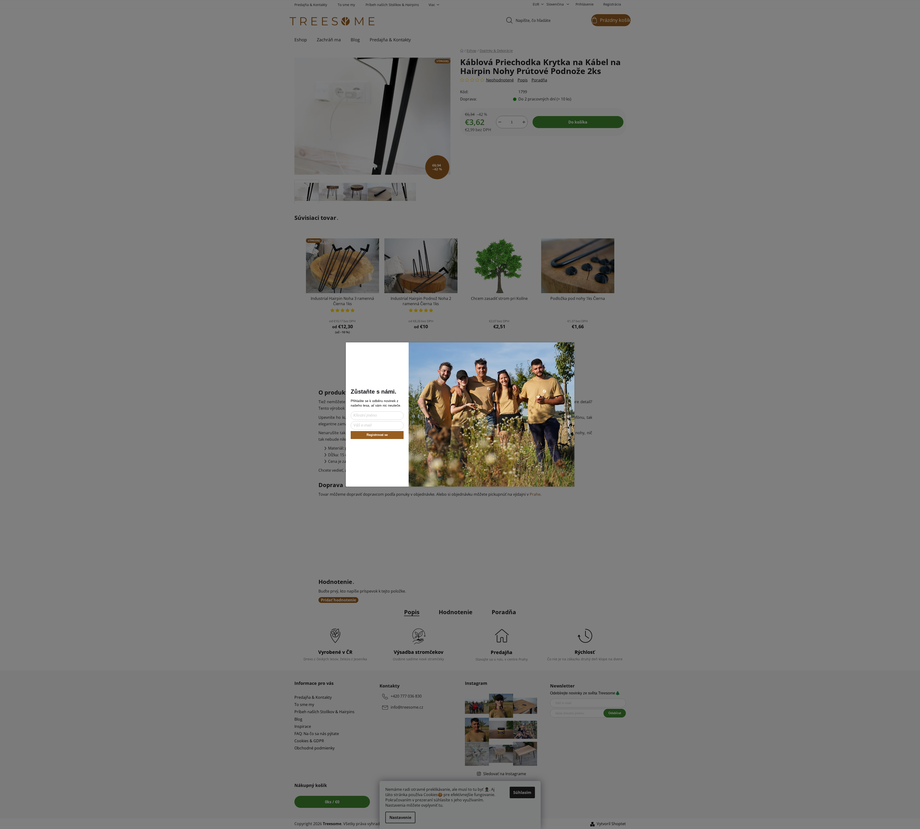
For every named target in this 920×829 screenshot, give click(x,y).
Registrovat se (377, 435)
